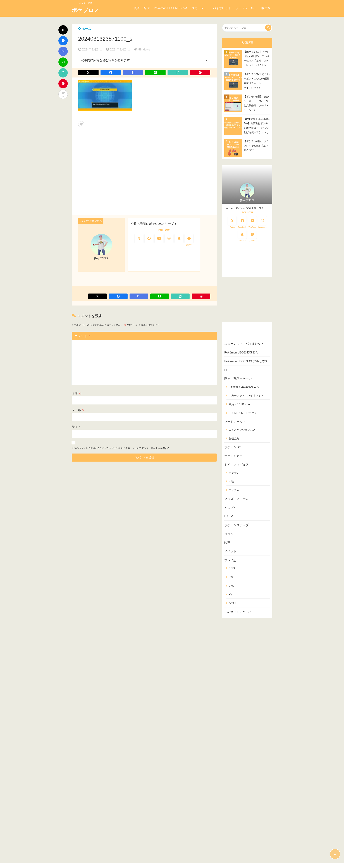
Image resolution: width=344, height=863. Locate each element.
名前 (77, 393)
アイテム (234, 490)
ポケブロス (85, 10)
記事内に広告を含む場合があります (105, 60)
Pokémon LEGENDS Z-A (170, 8)
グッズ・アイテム (236, 499)
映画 (227, 542)
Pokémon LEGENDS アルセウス (246, 361)
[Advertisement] (144, 172)
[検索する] (268, 28)
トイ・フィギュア (236, 464)
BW (231, 576)
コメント (83, 336)
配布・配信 (142, 8)
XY (230, 594)
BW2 (231, 585)
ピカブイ (230, 507)
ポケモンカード (235, 456)
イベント (230, 551)
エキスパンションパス (242, 429)
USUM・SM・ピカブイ (243, 412)
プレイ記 (230, 560)
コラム (228, 534)
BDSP (228, 370)
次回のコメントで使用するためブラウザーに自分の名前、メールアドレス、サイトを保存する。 (122, 448)
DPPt (232, 568)
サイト (76, 426)
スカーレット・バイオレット (211, 8)
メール (78, 410)
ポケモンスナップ (236, 525)
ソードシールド (246, 8)
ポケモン (234, 472)
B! (63, 51)
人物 (231, 481)
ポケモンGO (232, 447)
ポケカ (265, 8)
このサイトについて (238, 612)
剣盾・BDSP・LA (239, 404)
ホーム (86, 28)
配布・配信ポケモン (238, 378)
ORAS (232, 603)
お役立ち (234, 438)
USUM (228, 516)
